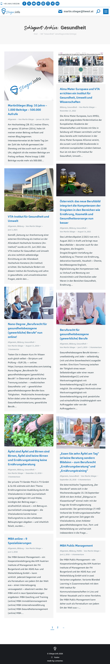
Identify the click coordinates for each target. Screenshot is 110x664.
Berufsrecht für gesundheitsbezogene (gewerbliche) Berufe (74, 334)
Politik (79, 551)
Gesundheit (72, 107)
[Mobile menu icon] (106, 11)
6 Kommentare (84, 479)
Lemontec (59, 661)
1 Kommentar (13, 349)
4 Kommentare (78, 554)
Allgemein (12, 119)
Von (26, 119)
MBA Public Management (76, 545)
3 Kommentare (95, 347)
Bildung (63, 107)
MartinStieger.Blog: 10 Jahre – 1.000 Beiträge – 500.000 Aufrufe (27, 110)
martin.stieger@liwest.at (78, 11)
